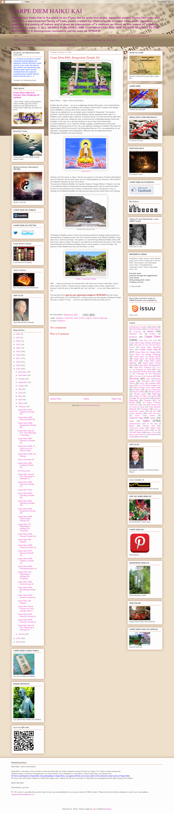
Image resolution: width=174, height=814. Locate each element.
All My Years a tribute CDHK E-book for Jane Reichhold (128, 36)
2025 (18, 334)
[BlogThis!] (86, 315)
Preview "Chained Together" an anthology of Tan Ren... (34, 44)
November (22, 375)
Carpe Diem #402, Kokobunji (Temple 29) (26, 503)
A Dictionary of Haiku (137, 327)
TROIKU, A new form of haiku (25, 40)
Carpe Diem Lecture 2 (53, 36)
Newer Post (55, 399)
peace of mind (151, 432)
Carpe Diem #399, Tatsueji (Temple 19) (27, 535)
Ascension (137, 332)
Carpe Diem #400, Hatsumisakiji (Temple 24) (25, 518)
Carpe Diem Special (150, 349)
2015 (18, 365)
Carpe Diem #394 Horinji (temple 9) (26, 583)
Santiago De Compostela (139, 398)
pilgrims (89, 318)
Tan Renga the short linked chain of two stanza (99, 40)
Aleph (154, 327)
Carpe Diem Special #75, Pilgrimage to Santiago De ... (26, 627)
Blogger (108, 809)
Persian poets (140, 394)
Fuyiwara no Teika (143, 369)
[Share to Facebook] (91, 315)
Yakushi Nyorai (85, 171)
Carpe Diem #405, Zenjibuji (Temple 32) (26, 465)
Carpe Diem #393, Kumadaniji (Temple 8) (27, 589)
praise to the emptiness (138, 434)
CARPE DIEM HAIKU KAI (46, 11)
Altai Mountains (135, 329)
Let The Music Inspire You (149, 385)
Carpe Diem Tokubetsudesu (149, 365)
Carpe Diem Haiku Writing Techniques (145, 343)
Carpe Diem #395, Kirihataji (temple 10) (27, 567)
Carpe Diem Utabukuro (142, 367)
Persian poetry (155, 392)
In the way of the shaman (142, 376)
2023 (18, 338)
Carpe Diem (69, 318)
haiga (131, 421)
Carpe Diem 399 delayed (24, 541)
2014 (18, 369)
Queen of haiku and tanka (145, 396)
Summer (147, 400)
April (20, 400)
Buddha (152, 334)
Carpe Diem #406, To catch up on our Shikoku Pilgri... (26, 448)
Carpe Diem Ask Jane (148, 340)
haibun (152, 418)
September (23, 382)
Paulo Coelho (138, 392)
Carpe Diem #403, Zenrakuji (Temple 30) (26, 495)
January (21, 634)
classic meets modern (145, 415)
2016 (18, 362)
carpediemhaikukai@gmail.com (22, 794)
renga (131, 437)
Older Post (116, 399)
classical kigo (136, 418)
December (22, 372)
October (21, 379)
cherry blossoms (154, 413)
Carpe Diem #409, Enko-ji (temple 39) (26, 418)
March (21, 403)
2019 (18, 351)
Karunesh (146, 381)
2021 (18, 344)
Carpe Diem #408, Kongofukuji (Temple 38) (27, 425)
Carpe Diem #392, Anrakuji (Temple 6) (26, 596)
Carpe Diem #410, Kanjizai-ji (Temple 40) (26, 412)
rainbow (153, 434)
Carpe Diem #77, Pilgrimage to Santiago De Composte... (25, 527)
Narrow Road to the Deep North (147, 387)
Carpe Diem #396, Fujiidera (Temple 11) (26, 561)
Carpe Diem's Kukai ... (94, 36)
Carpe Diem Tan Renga (145, 352)
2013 (18, 638)
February (22, 407)
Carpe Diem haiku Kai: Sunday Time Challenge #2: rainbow (26, 95)
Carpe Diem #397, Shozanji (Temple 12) (26, 553)
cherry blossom (135, 413)
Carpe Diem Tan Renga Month (147, 357)
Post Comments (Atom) (91, 405)
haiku (76, 318)
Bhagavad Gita (135, 334)
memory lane (149, 426)
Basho (150, 331)
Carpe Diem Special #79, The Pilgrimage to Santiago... (27, 433)
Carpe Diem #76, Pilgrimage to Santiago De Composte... (25, 575)
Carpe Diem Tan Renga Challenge (145, 354)
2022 (18, 341)
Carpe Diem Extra (25, 490)
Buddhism (60, 318)
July (20, 389)
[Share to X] (89, 315)
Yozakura (145, 409)
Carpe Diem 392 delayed (24, 602)
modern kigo (155, 428)
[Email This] (84, 315)
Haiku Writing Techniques (146, 372)
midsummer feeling (136, 428)
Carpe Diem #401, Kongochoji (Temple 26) (27, 511)
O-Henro (82, 318)
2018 (18, 355)
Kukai (142, 383)
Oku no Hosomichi (153, 390)
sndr (94, 809)
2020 (18, 348)
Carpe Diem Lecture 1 (31, 36)
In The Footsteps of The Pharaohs (145, 374)
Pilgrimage (156, 394)
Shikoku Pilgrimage (100, 318)
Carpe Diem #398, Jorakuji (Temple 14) (27, 546)
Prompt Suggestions (67, 44)
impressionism (135, 424)
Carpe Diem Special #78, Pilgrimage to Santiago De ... (26, 476)
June (20, 393)
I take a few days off (26, 459)
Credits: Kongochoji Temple (86, 279)
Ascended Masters (154, 329)
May (20, 396)
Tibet (144, 405)
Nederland (61, 321)
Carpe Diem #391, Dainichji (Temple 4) (27, 615)
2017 (18, 358)
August (21, 386)
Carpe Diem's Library (73, 36)
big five (153, 411)
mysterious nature (142, 430)
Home (16, 36)
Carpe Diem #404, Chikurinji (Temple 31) (26, 484)
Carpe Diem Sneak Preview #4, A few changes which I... (26, 608)
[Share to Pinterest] (93, 315)
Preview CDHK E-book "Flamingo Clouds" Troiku (59, 40)
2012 (18, 642)
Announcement (24, 471)
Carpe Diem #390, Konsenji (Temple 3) (27, 621)
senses (141, 437)
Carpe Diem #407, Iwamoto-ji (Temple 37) (26, 440)
